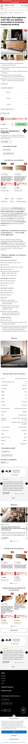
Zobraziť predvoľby (14, 739)
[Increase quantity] (13, 124)
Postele (3, 680)
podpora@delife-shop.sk (8, 153)
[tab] (12, 541)
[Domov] (9, 5)
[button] (26, 718)
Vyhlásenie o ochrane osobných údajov (17, 742)
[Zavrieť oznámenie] (27, 1)
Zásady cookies (5, 742)
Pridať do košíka (21, 124)
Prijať (14, 732)
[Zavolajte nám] (22, 5)
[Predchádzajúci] (2, 41)
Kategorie (5, 12)
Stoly (2, 683)
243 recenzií (15, 474)
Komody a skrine (19, 12)
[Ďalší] (25, 41)
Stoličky (3, 678)
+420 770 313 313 (7, 149)
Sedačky (3, 675)
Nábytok (11, 12)
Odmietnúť (14, 735)
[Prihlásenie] (24, 5)
